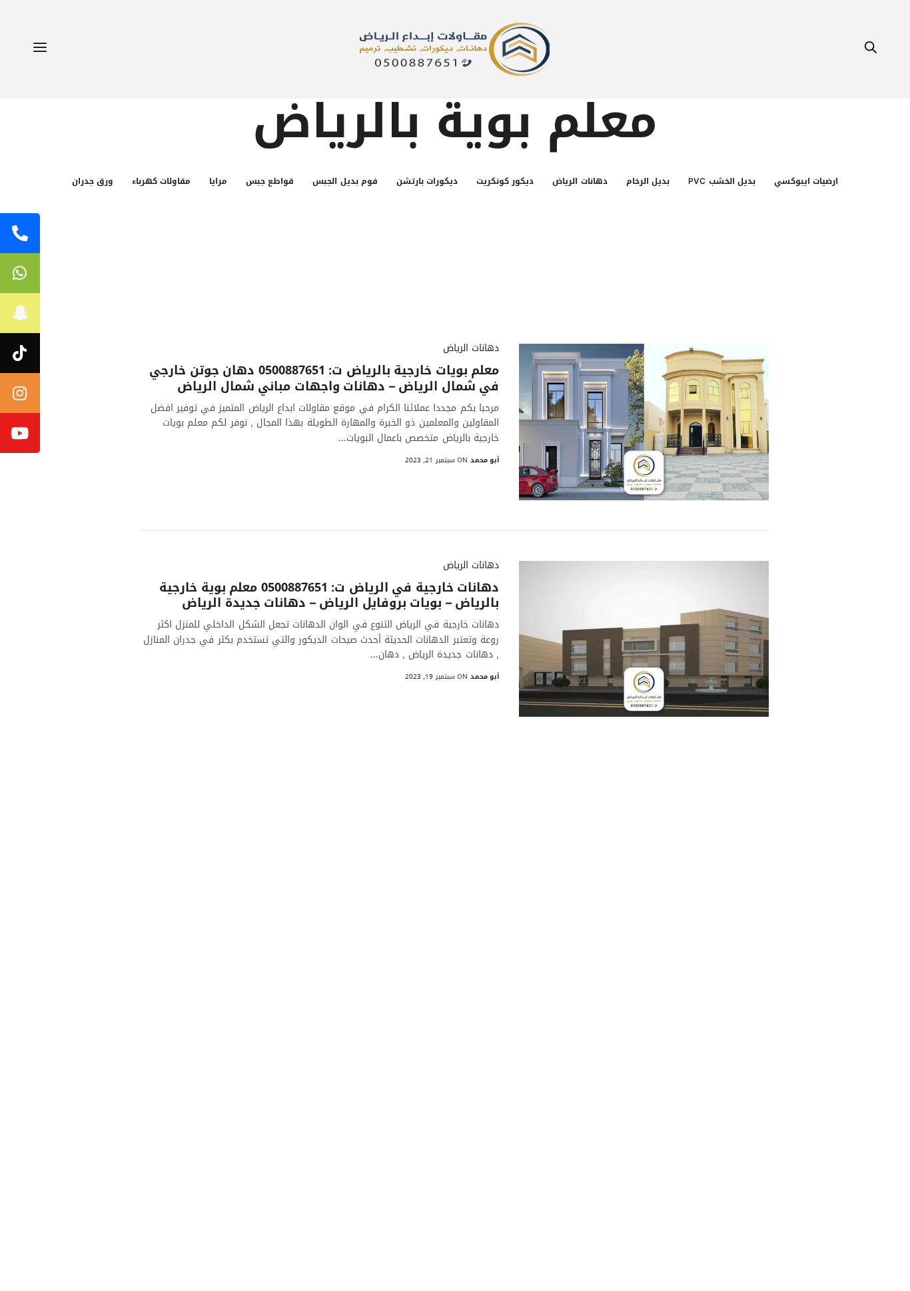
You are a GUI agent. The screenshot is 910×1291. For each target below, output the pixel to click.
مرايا (218, 181)
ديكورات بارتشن (427, 181)
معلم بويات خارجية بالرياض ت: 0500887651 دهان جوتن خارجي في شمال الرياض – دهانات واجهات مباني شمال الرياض (324, 378)
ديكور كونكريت (505, 181)
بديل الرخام (648, 181)
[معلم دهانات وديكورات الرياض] (455, 49)
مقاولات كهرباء (161, 181)
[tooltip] (20, 233)
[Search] (871, 49)
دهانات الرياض (579, 181)
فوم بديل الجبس (345, 181)
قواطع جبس (270, 181)
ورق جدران (92, 181)
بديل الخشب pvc (721, 181)
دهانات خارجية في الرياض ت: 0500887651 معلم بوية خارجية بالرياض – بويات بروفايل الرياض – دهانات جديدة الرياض (329, 596)
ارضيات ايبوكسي (806, 181)
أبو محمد (484, 460)
